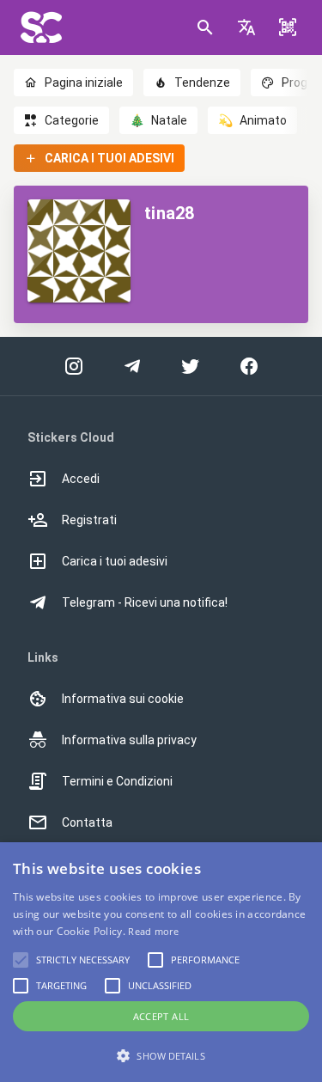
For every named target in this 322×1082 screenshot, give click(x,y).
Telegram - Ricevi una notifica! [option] (145, 602)
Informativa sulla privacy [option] (129, 740)
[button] (246, 27)
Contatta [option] (87, 822)
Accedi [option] (81, 479)
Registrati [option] (89, 520)
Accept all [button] (161, 1016)
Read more (153, 931)
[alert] (161, 962)
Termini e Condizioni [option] (117, 781)
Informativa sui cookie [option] (123, 699)
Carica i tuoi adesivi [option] (114, 561)
